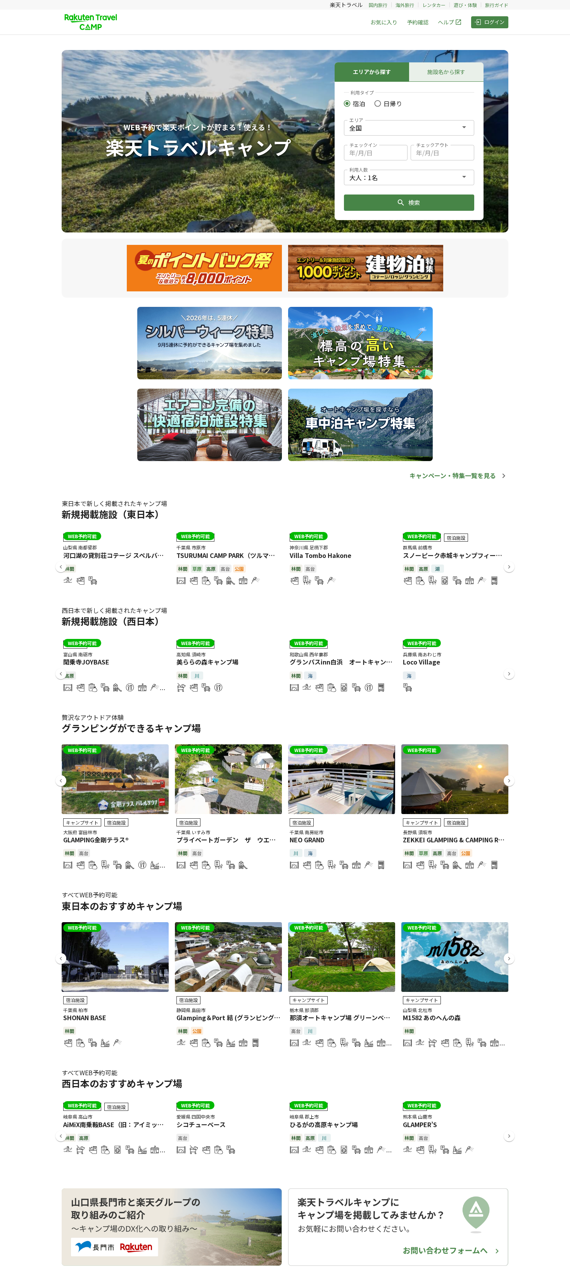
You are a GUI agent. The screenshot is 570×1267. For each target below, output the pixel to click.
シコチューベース (201, 1124)
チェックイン (363, 144)
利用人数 (358, 169)
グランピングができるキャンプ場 (131, 728)
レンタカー (434, 5)
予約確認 (417, 22)
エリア (356, 120)
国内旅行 (378, 5)
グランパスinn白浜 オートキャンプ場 (344, 661)
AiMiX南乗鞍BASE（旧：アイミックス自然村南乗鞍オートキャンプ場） (163, 1124)
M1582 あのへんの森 (432, 1017)
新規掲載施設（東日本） (113, 514)
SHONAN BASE (84, 1017)
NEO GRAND (307, 839)
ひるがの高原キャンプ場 (324, 1124)
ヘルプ (446, 22)
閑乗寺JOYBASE (86, 661)
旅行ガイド (496, 5)
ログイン (494, 22)
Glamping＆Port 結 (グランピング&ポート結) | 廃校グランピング (268, 1017)
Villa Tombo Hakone (320, 555)
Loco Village (421, 661)
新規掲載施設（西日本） (113, 621)
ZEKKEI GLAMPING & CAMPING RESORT (461, 839)
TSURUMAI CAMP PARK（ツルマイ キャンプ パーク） (252, 555)
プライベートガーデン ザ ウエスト (229, 839)
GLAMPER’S (420, 1124)
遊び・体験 (465, 5)
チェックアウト (432, 144)
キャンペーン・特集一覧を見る (452, 475)
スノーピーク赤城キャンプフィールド (455, 555)
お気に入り (383, 22)
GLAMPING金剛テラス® (96, 839)
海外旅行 (405, 5)
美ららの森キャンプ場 (207, 661)
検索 (414, 202)
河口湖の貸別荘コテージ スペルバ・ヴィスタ (125, 555)
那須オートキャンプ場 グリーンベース (343, 1017)
